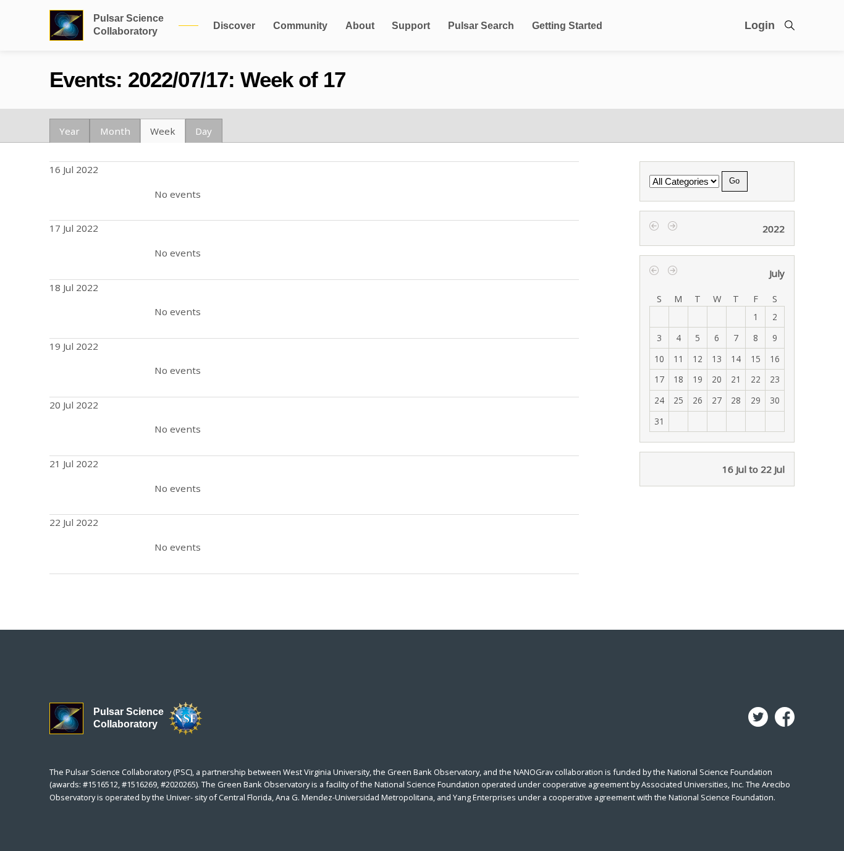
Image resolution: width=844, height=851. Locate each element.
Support (411, 25)
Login (760, 25)
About (359, 25)
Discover (234, 25)
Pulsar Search (481, 25)
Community (300, 25)
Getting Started (567, 25)
